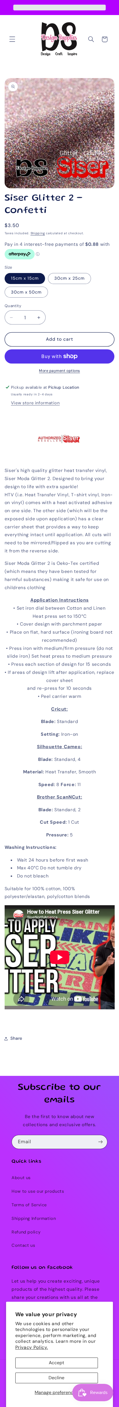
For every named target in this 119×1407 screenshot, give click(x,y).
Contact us (23, 1245)
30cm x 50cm (26, 292)
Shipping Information (34, 1218)
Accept (56, 1363)
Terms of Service (29, 1205)
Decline (56, 1378)
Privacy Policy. (31, 1347)
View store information (35, 403)
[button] (12, 39)
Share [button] (16, 1038)
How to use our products (38, 1191)
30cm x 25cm (69, 278)
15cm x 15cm (25, 278)
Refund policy (26, 1232)
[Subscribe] (100, 1142)
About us (21, 1178)
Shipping (38, 233)
